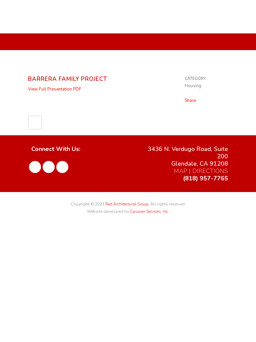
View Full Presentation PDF (54, 89)
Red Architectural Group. (127, 204)
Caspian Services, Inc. (149, 211)
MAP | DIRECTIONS (201, 171)
